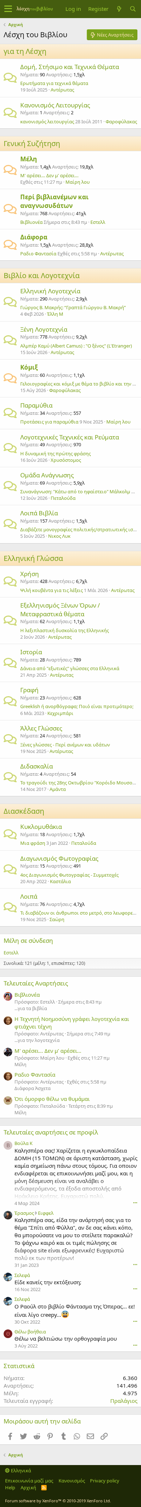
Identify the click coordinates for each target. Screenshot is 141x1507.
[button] (8, 9)
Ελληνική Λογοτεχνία (50, 291)
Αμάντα (58, 789)
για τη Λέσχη (25, 51)
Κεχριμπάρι (60, 713)
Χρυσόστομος (66, 460)
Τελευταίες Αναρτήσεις (36, 983)
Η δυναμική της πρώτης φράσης (55, 453)
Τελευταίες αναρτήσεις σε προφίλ (51, 1132)
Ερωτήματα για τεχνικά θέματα (54, 83)
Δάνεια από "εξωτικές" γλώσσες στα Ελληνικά (69, 668)
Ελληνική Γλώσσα (33, 558)
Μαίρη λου (77, 182)
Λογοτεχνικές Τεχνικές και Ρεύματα (69, 437)
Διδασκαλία (36, 766)
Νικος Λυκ (59, 536)
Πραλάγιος (123, 1400)
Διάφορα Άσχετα (32, 1088)
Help (10, 1487)
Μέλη (28, 159)
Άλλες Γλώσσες (41, 728)
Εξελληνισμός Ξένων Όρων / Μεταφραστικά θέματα (60, 609)
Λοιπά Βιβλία (39, 513)
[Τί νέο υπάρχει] (119, 9)
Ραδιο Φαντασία (38, 253)
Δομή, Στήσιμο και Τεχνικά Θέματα (69, 67)
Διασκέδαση (24, 811)
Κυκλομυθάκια (41, 826)
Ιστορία (31, 652)
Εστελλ (97, 222)
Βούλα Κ (23, 1143)
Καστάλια (60, 881)
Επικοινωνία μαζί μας (29, 1480)
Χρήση (29, 574)
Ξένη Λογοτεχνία (43, 329)
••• (135, 1202)
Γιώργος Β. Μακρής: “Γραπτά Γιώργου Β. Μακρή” (73, 307)
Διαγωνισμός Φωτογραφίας (59, 858)
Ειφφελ (46, 1213)
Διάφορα (33, 237)
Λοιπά (28, 896)
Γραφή (29, 690)
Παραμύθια (36, 405)
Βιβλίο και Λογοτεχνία (42, 275)
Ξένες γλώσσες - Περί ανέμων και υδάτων (65, 744)
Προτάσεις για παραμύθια (49, 421)
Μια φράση (32, 843)
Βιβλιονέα (31, 222)
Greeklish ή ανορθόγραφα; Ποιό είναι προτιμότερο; (76, 706)
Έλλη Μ (55, 314)
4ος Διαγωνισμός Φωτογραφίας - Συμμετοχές (69, 875)
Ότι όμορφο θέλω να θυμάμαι (52, 1098)
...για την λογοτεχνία (37, 1040)
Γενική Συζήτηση (32, 143)
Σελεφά (22, 1275)
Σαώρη (57, 919)
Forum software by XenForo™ (58, 1500)
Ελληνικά (20, 1470)
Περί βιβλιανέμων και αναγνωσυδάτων (54, 201)
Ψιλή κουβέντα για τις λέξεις (51, 590)
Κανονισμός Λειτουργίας (55, 105)
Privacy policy (104, 1480)
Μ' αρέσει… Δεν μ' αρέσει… (49, 175)
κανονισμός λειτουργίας (47, 121)
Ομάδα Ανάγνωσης (47, 475)
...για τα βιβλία (30, 1008)
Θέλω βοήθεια (30, 1331)
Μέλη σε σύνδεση (28, 940)
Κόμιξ (29, 367)
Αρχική (28, 1487)
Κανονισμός (72, 1480)
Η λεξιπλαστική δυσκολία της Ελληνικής (64, 630)
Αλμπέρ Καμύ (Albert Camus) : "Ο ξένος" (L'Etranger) (76, 345)
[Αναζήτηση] (133, 9)
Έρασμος (24, 1213)
